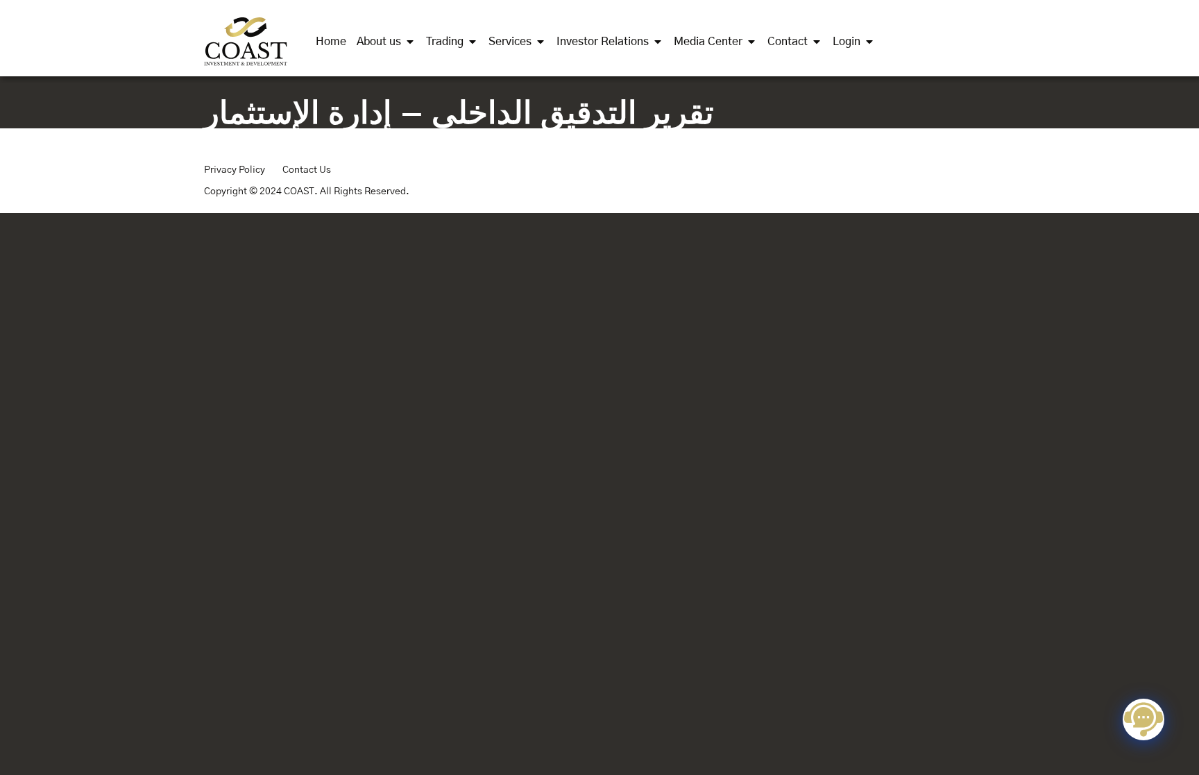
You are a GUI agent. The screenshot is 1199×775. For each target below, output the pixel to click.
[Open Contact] (816, 41)
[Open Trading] (472, 41)
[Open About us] (410, 41)
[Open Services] (540, 41)
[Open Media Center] (751, 41)
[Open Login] (869, 41)
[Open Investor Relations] (657, 41)
